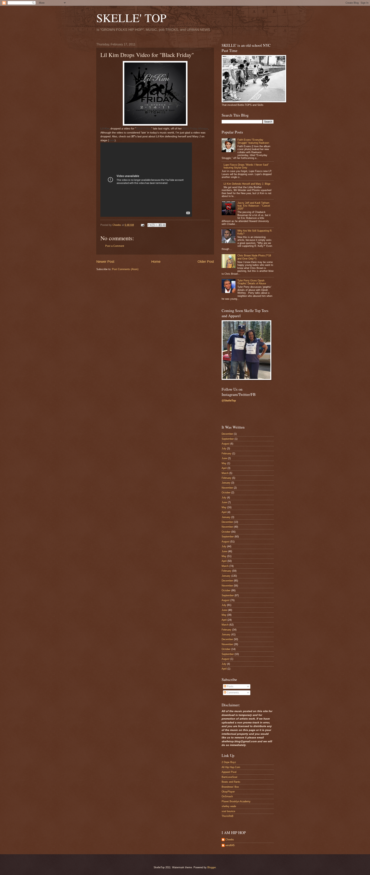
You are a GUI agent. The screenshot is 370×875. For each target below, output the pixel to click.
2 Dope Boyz (229, 762)
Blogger (211, 867)
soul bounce (228, 811)
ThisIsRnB (227, 816)
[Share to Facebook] (160, 225)
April (224, 468)
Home (156, 262)
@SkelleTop (229, 400)
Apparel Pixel (229, 772)
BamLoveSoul (229, 777)
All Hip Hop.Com (231, 767)
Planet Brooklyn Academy (236, 801)
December (227, 433)
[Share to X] (157, 225)
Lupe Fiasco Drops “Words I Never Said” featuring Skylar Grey (246, 166)
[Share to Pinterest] (164, 225)
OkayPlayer (228, 791)
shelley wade (229, 806)
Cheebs (229, 839)
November (227, 487)
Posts (229, 686)
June (224, 458)
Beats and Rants (231, 781)
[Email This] (149, 225)
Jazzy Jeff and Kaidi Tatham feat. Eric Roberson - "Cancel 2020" (253, 205)
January (226, 482)
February (226, 453)
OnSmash (227, 796)
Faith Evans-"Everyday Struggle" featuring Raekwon (253, 141)
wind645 (230, 845)
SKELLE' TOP (131, 17)
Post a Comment (114, 245)
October (226, 492)
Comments (232, 692)
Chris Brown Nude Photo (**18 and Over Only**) (254, 257)
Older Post (206, 262)
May (224, 463)
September (228, 438)
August (226, 443)
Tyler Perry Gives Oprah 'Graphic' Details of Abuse (251, 282)
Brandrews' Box (230, 786)
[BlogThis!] (153, 225)
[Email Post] (142, 225)
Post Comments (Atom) (125, 269)
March (225, 473)
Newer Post (105, 262)
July (224, 448)
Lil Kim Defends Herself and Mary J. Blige (247, 183)
